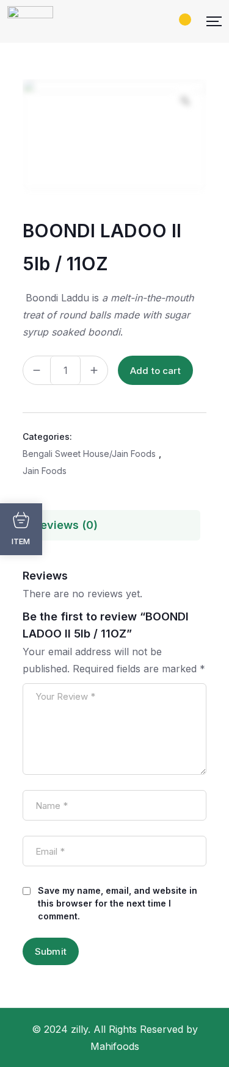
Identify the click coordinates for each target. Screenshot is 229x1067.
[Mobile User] (169, 21)
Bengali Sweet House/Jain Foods (89, 453)
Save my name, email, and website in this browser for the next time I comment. (117, 903)
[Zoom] (185, 101)
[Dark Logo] (30, 21)
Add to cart (155, 370)
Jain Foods (45, 470)
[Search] (149, 21)
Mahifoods (114, 1046)
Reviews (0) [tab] (66, 525)
